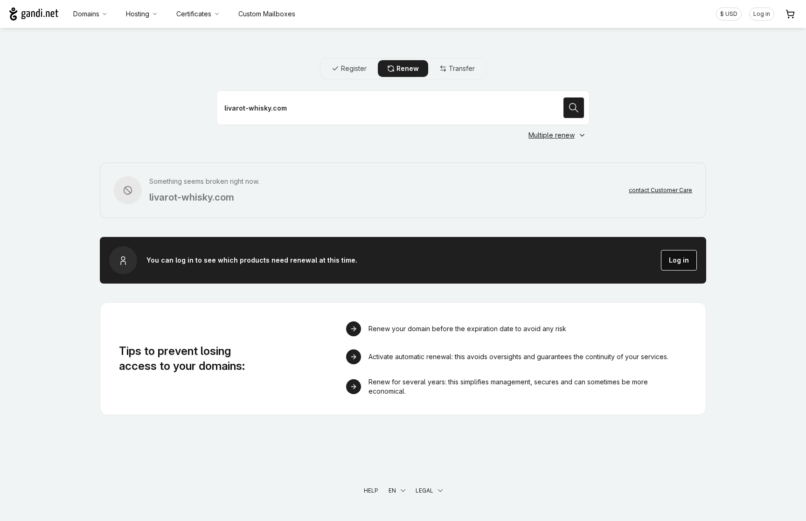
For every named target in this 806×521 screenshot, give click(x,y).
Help (371, 490)
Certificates (193, 14)
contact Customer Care (660, 190)
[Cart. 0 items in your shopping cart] (790, 14)
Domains (86, 14)
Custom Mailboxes (266, 14)
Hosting (137, 14)
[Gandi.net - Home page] (33, 14)
